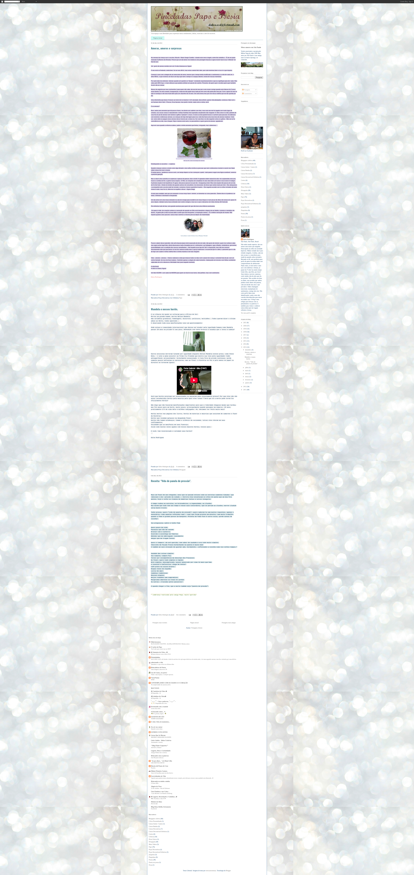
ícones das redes (155, 708)
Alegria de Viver (156, 786)
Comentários (248, 93)
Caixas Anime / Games (248, 167)
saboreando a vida (157, 662)
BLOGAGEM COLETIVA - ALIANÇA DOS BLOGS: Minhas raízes (170, 644)
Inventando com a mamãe (159, 706)
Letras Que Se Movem (158, 735)
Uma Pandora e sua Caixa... (160, 791)
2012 (245, 386)
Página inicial (157, 38)
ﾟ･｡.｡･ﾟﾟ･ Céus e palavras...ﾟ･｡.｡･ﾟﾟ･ (163, 701)
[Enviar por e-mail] (192, 295)
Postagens (247, 90)
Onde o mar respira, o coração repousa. (162, 674)
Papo (180, 298)
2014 (245, 344)
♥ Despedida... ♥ (156, 693)
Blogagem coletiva (246, 160)
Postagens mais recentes (160, 623)
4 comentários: (181, 466)
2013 (245, 347)
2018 (245, 332)
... (151, 724)
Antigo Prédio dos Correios (159, 752)
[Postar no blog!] (195, 295)
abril (246, 373)
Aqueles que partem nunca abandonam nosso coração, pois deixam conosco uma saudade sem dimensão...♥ (182, 778)
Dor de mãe (154, 803)
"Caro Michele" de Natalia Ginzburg (161, 793)
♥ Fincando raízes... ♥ (158, 712)
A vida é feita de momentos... (160, 722)
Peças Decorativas (246, 200)
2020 (245, 326)
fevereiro (248, 380)
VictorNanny (155, 678)
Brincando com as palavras (160, 756)
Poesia (243, 213)
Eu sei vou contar (156, 727)
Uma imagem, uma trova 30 (159, 669)
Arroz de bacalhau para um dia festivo (162, 773)
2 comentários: (180, 295)
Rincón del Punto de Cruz (159, 766)
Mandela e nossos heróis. (164, 309)
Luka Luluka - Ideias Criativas (161, 740)
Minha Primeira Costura (159, 771)
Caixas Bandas (245, 170)
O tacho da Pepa (156, 647)
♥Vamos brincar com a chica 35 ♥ (160, 654)
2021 (245, 322)
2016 (245, 338)
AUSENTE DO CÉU (157, 717)
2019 (245, 329)
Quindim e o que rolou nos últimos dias (162, 664)
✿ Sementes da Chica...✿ (159, 652)
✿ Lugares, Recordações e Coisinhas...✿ (164, 797)
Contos (243, 180)
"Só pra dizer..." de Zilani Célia (161, 761)
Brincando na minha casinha (160, 781)
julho (247, 367)
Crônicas (243, 184)
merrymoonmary (211, 870)
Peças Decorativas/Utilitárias (249, 203)
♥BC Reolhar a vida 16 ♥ (158, 798)
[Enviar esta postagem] (188, 295)
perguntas (244, 207)
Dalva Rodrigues (248, 239)
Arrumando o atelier (157, 742)
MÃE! (153, 679)
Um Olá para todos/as (157, 757)
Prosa (242, 220)
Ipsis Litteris (155, 688)
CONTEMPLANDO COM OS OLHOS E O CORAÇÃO (169, 683)
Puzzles (153, 768)
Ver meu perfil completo (248, 313)
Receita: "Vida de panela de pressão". (171, 481)
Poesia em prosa (246, 217)
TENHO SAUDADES (157, 718)
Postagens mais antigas (229, 623)
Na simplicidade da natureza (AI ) (160, 685)
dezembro (248, 350)
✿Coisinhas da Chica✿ (158, 696)
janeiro (247, 383)
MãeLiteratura (156, 642)
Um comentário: (181, 615)
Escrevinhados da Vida (158, 776)
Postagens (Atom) (196, 628)
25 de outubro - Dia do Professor (160, 788)
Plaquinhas (244, 210)
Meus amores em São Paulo (251, 47)
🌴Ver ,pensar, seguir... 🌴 (158, 713)
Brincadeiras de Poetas (158, 667)
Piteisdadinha (155, 657)
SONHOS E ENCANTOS (159, 732)
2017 (245, 335)
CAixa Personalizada (247, 164)
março (247, 376)
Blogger (228, 870)
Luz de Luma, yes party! (159, 673)
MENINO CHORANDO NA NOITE (161, 737)
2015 (245, 341)
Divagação (182, 470)
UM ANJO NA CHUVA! (158, 763)
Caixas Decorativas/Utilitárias (250, 177)
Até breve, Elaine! (156, 747)
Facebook (154, 809)
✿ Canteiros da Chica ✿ (159, 691)
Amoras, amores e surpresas (166, 48)
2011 (245, 390)
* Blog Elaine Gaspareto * (159, 745)
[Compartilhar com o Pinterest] (201, 295)
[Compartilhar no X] (197, 295)
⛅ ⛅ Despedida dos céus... (159, 703)
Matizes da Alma (156, 802)
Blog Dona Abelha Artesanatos (161, 807)
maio (247, 370)
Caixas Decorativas (246, 174)
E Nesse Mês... (155, 783)
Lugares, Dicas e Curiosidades (160, 751)
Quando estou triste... (157, 729)
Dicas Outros (245, 187)
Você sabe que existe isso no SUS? (161, 649)
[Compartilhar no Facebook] (199, 295)
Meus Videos (245, 194)
